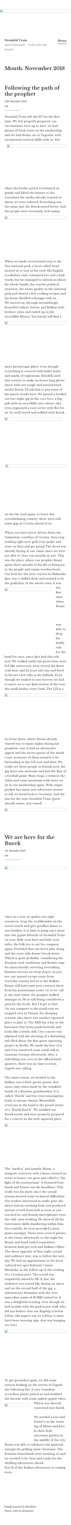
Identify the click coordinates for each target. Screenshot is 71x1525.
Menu (62, 40)
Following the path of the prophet (32, 91)
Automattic (27, 1510)
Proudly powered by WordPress (20, 1506)
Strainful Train (16, 40)
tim (6, 106)
